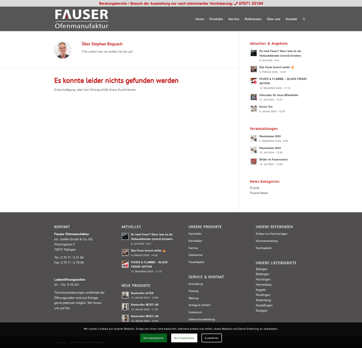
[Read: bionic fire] (253, 108)
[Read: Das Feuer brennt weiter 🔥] (253, 69)
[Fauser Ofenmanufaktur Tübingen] (81, 19)
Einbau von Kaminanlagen (271, 234)
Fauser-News (259, 192)
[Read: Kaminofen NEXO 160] (125, 318)
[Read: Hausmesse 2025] (253, 138)
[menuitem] (200, 19)
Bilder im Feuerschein (273, 159)
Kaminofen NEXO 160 (145, 316)
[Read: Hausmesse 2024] (253, 150)
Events (255, 187)
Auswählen (211, 338)
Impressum (195, 312)
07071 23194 (251, 3)
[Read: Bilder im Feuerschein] (253, 161)
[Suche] (304, 19)
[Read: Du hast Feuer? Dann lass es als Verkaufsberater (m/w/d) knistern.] (253, 53)
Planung (193, 291)
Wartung (193, 298)
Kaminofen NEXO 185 (145, 304)
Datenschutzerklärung (202, 319)
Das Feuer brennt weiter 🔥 (276, 67)
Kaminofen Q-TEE (142, 293)
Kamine (193, 248)
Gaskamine (195, 255)
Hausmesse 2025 (270, 136)
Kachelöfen (195, 241)
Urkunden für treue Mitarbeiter (278, 95)
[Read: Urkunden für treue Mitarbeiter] (253, 97)
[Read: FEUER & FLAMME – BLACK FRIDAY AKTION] (253, 81)
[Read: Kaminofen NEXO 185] (125, 306)
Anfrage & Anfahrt (199, 305)
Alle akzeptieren (153, 338)
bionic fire (266, 106)
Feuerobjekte (196, 262)
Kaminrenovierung (267, 241)
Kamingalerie (264, 248)
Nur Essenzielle (184, 338)
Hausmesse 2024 (270, 148)
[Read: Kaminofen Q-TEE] (125, 295)
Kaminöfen (195, 234)
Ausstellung (196, 284)
